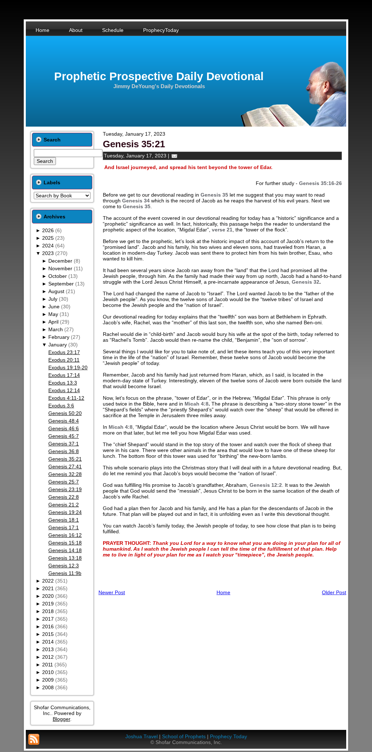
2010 (48, 672)
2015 (48, 634)
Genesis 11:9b (64, 573)
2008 (48, 687)
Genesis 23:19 (65, 489)
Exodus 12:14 (64, 390)
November (60, 268)
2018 (48, 611)
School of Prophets (184, 736)
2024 (48, 245)
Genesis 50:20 (65, 413)
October (57, 276)
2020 (48, 596)
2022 (48, 581)
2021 (48, 588)
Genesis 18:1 (63, 520)
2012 (48, 657)
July (52, 299)
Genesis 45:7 (63, 436)
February (58, 337)
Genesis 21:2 (63, 505)
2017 (48, 619)
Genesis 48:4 (63, 421)
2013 (48, 649)
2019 (48, 604)
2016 (48, 626)
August (56, 291)
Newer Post (111, 592)
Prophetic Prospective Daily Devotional (159, 76)
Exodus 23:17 (64, 352)
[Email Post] (174, 156)
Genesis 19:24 (65, 512)
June (54, 306)
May (53, 314)
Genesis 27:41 (65, 466)
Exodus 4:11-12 (66, 398)
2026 (48, 230)
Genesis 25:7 (63, 482)
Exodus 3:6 (61, 405)
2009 (48, 680)
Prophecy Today (228, 736)
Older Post (334, 592)
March (55, 329)
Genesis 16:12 (65, 535)
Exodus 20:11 (64, 360)
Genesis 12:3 (63, 565)
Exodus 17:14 (64, 375)
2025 (48, 238)
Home (223, 592)
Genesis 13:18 (65, 558)
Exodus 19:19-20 (68, 367)
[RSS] (34, 739)
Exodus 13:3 (62, 383)
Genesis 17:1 (63, 527)
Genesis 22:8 (63, 497)
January (57, 345)
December (60, 261)
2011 (47, 664)
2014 (48, 642)
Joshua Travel (141, 736)
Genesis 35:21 (65, 459)
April (53, 322)
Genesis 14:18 (65, 550)
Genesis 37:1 (63, 444)
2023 (48, 253)
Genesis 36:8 (63, 451)
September (61, 284)
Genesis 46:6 (63, 428)
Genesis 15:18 (65, 543)
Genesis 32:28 (65, 474)
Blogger (61, 719)
